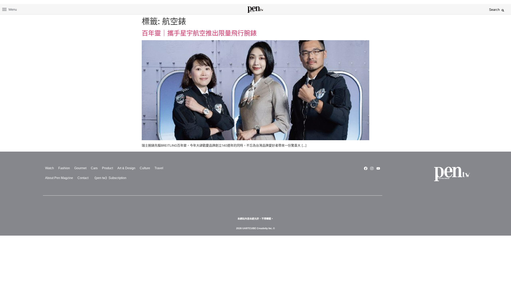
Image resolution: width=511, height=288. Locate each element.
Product (107, 168)
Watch (49, 168)
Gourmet (80, 168)
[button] (503, 10)
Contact (82, 178)
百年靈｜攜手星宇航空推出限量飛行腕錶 (199, 33)
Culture (145, 168)
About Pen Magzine (59, 178)
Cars (94, 168)
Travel (158, 168)
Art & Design (126, 168)
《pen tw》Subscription (109, 178)
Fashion (64, 168)
